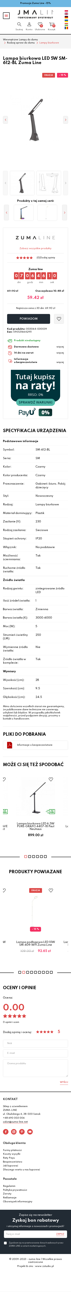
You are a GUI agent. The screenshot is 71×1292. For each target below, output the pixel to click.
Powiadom (29, 319)
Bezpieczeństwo (12, 1162)
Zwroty (7, 1194)
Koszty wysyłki (11, 1154)
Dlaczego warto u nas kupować (21, 1170)
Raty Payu (9, 1158)
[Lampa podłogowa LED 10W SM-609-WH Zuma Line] (47, 213)
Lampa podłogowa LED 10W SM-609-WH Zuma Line (35, 943)
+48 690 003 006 (14, 1118)
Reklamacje (10, 1198)
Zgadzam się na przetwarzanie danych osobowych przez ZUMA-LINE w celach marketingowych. (36, 1244)
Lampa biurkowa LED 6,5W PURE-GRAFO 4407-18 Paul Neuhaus (35, 826)
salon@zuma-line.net (15, 1122)
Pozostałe (10, 1179)
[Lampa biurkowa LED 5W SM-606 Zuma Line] (24, 213)
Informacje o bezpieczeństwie (34, 745)
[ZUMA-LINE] (35, 14)
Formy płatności (12, 1150)
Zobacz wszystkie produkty (35, 248)
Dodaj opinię (47, 258)
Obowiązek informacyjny (17, 1202)
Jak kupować (10, 1166)
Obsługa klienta (14, 1143)
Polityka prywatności (15, 1190)
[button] (5, 183)
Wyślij (64, 1082)
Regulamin (9, 1186)
